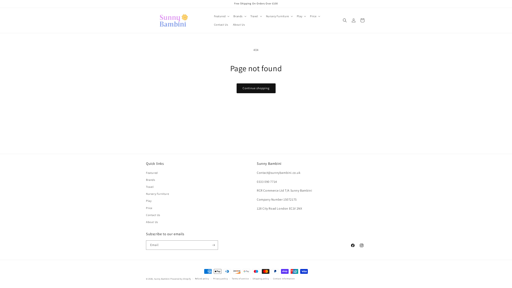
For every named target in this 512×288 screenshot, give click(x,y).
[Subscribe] (213, 245)
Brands (150, 180)
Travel (150, 187)
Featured (152, 173)
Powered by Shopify (180, 278)
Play (148, 201)
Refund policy (202, 278)
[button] (221, 16)
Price (149, 208)
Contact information (284, 278)
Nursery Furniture (157, 194)
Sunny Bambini (162, 278)
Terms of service (240, 278)
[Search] (344, 20)
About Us (152, 222)
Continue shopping (256, 88)
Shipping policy (261, 278)
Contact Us (153, 215)
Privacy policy (220, 278)
